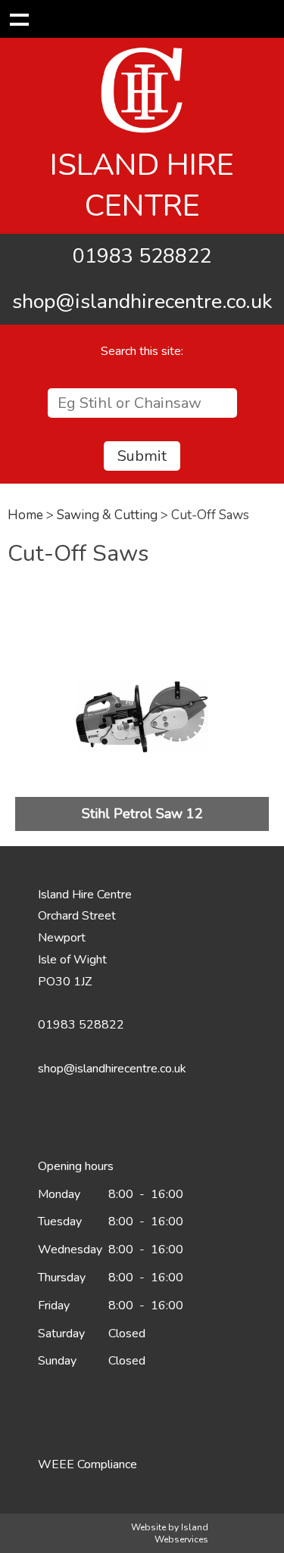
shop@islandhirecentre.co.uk (142, 302)
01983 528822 (142, 256)
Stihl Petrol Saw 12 (142, 814)
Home (25, 515)
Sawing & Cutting (107, 515)
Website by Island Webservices (169, 1533)
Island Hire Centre (142, 185)
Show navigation (19, 19)
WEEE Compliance (87, 1464)
